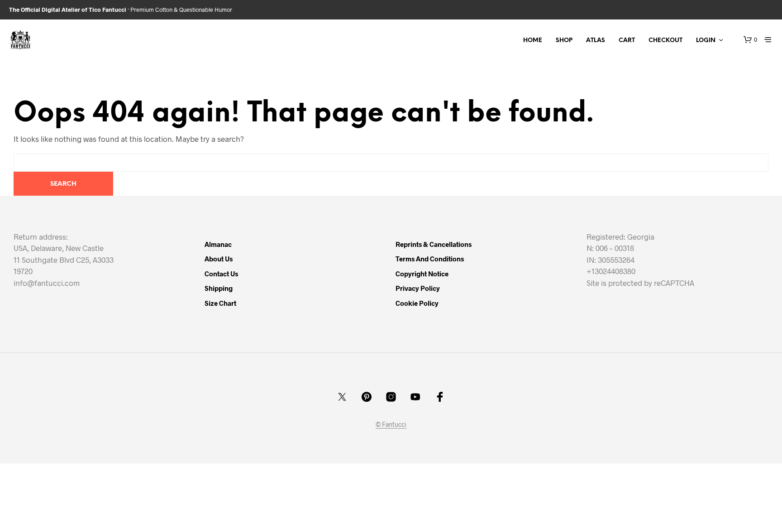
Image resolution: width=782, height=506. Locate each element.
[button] (750, 39)
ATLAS (595, 40)
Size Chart (220, 303)
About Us (219, 259)
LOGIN (705, 40)
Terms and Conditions (430, 259)
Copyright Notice (422, 274)
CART (627, 40)
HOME (532, 40)
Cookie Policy (417, 303)
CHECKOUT (665, 40)
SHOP (564, 40)
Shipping (219, 288)
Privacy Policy (418, 288)
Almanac (218, 244)
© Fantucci (391, 424)
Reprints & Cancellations (434, 244)
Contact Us (221, 274)
